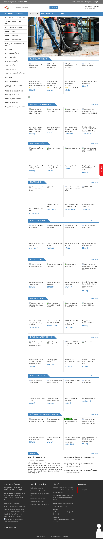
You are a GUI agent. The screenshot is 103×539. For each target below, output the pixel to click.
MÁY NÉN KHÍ (9, 77)
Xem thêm (94, 104)
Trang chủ (34, 13)
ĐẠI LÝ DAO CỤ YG (36, 457)
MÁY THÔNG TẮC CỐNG (13, 27)
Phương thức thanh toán (38, 491)
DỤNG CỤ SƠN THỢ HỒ (13, 99)
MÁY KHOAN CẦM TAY (12, 53)
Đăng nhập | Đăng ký (92, 2)
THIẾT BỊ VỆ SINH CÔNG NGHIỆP (13, 86)
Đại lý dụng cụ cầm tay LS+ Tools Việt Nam (79, 457)
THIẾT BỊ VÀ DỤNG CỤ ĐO (14, 91)
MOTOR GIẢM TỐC (11, 61)
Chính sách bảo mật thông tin (39, 504)
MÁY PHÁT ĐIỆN (10, 57)
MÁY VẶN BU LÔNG (11, 81)
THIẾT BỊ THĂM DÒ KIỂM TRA (15, 73)
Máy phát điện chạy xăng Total (15, 107)
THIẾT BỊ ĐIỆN (10, 65)
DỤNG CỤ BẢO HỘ (11, 103)
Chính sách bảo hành (37, 501)
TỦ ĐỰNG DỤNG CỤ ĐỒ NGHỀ (13, 22)
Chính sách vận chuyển (37, 499)
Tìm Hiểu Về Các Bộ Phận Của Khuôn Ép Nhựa (80, 470)
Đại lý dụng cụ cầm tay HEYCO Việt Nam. (78, 464)
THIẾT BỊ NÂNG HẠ (11, 69)
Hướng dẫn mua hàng (37, 488)
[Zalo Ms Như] (99, 530)
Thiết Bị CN (83, 490)
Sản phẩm (45, 13)
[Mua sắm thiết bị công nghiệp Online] (6, 7)
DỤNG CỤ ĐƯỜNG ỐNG (13, 39)
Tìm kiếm (54, 7)
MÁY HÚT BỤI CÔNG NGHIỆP (15, 17)
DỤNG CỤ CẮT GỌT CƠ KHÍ (14, 35)
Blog (54, 13)
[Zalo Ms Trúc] (99, 526)
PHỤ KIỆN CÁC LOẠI (12, 95)
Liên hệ (61, 13)
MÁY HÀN (8, 49)
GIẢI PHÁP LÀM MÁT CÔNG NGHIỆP (14, 44)
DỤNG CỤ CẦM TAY (11, 31)
